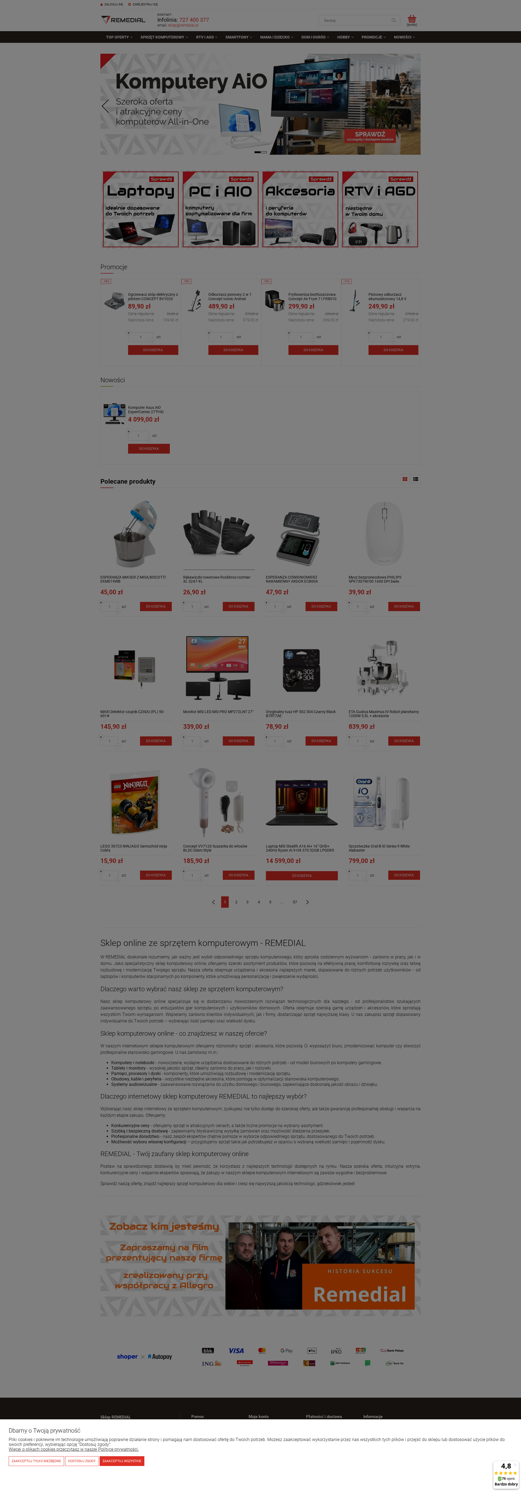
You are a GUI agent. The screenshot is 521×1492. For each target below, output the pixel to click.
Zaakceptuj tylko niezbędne (36, 1461)
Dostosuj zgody (82, 1461)
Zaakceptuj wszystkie (122, 1461)
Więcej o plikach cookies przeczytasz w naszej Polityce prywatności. (74, 1449)
